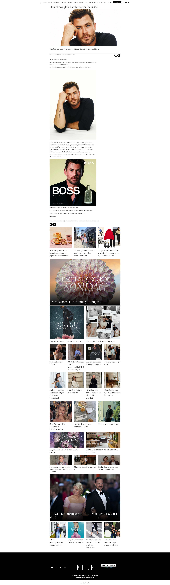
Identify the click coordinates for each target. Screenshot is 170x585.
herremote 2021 (53, 221)
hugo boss (89, 221)
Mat (86, 2)
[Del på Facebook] (115, 55)
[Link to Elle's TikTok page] (60, 567)
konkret (96, 221)
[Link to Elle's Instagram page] (52, 567)
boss (80, 221)
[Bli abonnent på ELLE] (108, 567)
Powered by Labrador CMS (85, 583)
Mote (50, 2)
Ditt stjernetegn (101, 2)
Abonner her (117, 2)
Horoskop (56, 2)
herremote (61, 221)
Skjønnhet (64, 2)
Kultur (76, 2)
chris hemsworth (74, 221)
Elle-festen (92, 2)
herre (66, 221)
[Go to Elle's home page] (85, 567)
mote (84, 221)
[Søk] (123, 2)
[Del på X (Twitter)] (118, 55)
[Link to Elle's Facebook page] (56, 567)
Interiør (81, 2)
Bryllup (110, 2)
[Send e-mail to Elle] (64, 567)
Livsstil (70, 2)
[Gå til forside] (45, 2)
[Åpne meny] (42, 2)
